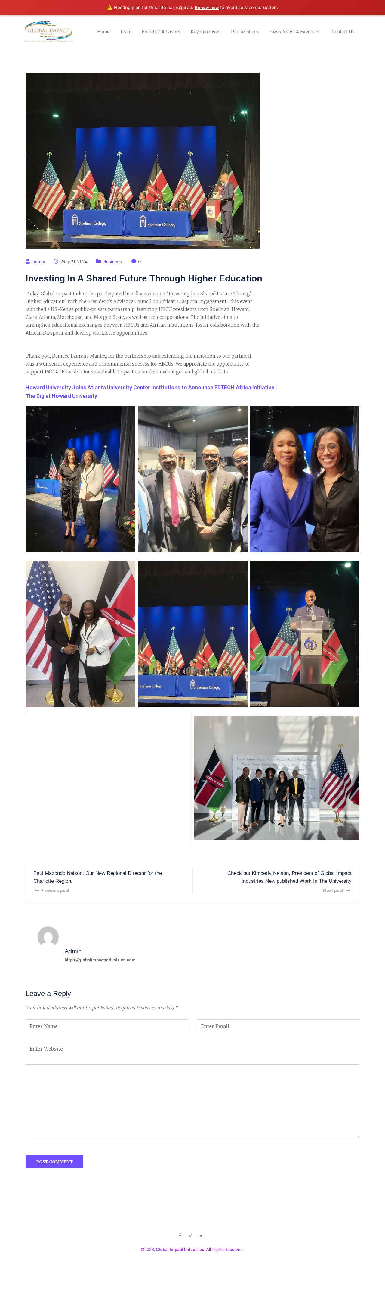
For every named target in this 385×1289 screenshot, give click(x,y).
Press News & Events (291, 32)
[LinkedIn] (200, 1235)
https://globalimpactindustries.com (100, 959)
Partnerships (244, 32)
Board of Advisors (161, 32)
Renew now (207, 7)
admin (38, 261)
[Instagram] (190, 1235)
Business (112, 261)
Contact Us (343, 32)
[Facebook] (180, 1235)
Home (103, 32)
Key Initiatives (206, 32)
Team (125, 32)
